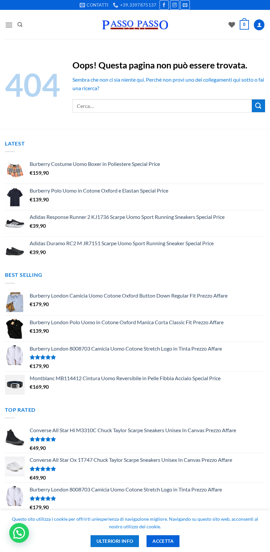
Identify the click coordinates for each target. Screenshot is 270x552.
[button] (9, 25)
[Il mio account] (259, 24)
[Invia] (258, 105)
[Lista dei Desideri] (232, 24)
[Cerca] (19, 24)
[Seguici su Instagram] (174, 5)
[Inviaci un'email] (185, 5)
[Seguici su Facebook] (164, 5)
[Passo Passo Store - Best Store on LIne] (135, 24)
